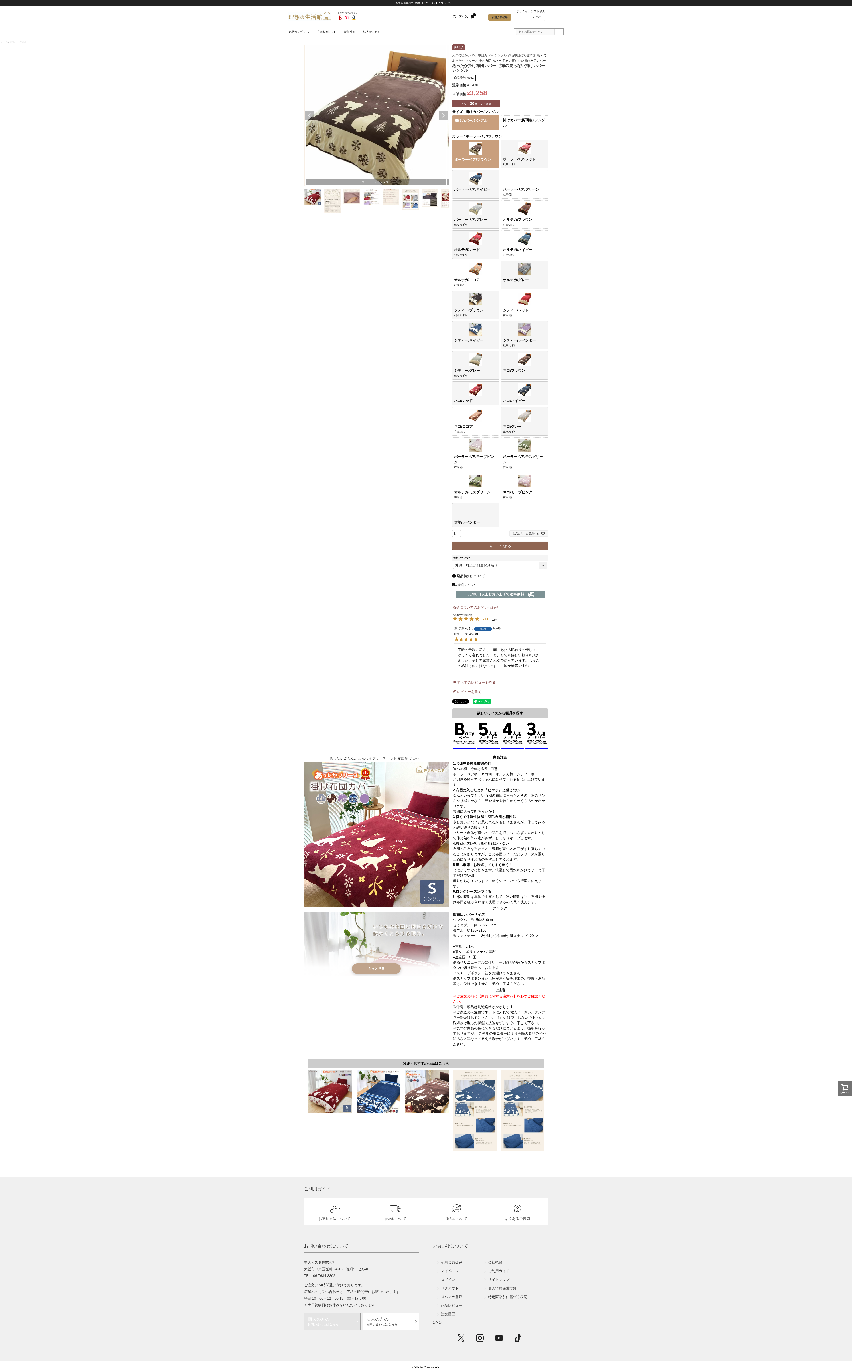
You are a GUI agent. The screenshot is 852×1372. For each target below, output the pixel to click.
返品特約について (470, 576)
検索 (558, 32)
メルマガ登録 (451, 1297)
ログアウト (450, 1288)
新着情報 (349, 32)
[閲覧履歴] (460, 17)
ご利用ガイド (498, 1271)
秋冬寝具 (22, 42)
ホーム (4, 42)
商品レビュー (451, 1305)
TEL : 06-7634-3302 (319, 1276)
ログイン (538, 17)
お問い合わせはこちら (323, 1321)
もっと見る (376, 968)
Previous (309, 115)
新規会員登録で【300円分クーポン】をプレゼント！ (426, 3)
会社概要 (495, 1262)
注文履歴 (448, 1314)
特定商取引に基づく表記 (507, 1297)
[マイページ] (466, 17)
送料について (462, 558)
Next (443, 115)
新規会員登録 (500, 17)
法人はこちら (372, 32)
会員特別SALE (326, 32)
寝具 (12, 42)
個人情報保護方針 (502, 1288)
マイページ (450, 1271)
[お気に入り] (454, 17)
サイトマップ (498, 1279)
